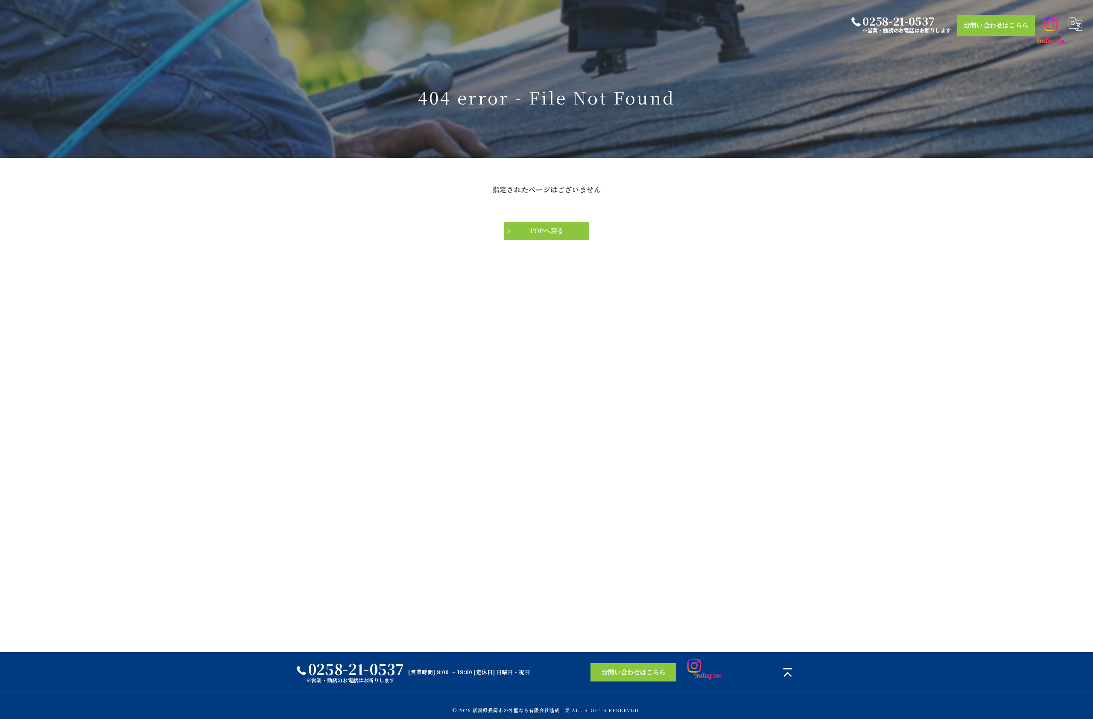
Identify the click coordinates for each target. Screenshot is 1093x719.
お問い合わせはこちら (996, 24)
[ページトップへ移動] (787, 672)
